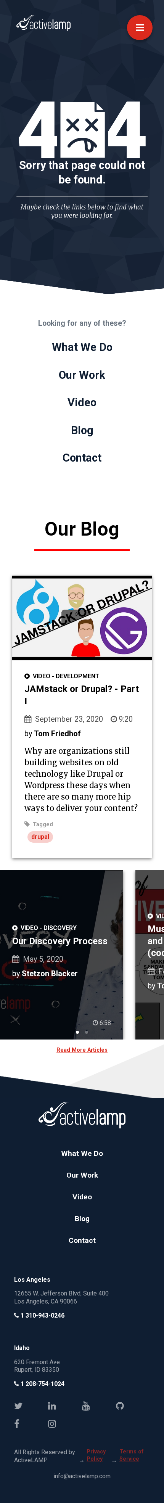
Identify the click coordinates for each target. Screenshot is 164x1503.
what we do (82, 347)
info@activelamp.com (82, 1476)
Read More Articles (82, 1050)
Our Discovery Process (60, 941)
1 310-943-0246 (41, 1315)
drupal (40, 836)
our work (82, 375)
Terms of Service (131, 1455)
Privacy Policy (96, 1455)
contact (82, 457)
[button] (140, 27)
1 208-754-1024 (41, 1383)
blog (82, 430)
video (82, 402)
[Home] (43, 29)
